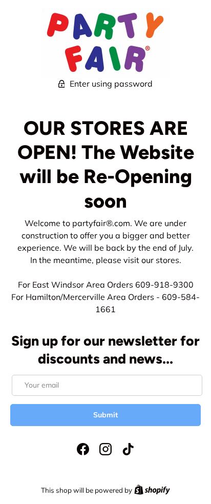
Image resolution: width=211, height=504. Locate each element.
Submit (105, 414)
